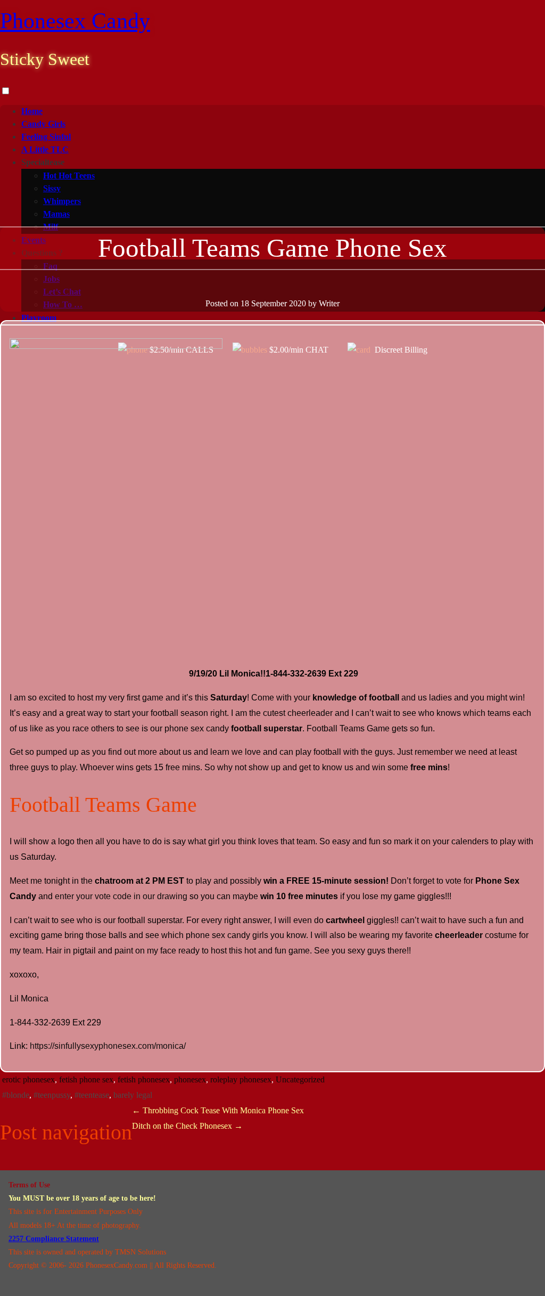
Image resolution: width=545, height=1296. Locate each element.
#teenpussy (52, 1094)
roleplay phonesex (240, 1079)
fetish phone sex (86, 1079)
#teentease (92, 1094)
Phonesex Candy (75, 21)
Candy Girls (43, 123)
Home (32, 111)
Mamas (56, 213)
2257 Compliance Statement (54, 1239)
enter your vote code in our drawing (121, 896)
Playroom (38, 317)
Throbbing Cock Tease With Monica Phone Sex (218, 1110)
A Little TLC (45, 149)
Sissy (52, 188)
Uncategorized (300, 1079)
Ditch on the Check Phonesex (187, 1125)
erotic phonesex (28, 1079)
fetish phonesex (144, 1079)
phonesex (190, 1079)
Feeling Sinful (46, 136)
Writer (329, 303)
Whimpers (62, 201)
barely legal (132, 1094)
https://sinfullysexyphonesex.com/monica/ (107, 1045)
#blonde (15, 1094)
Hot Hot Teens (69, 175)
